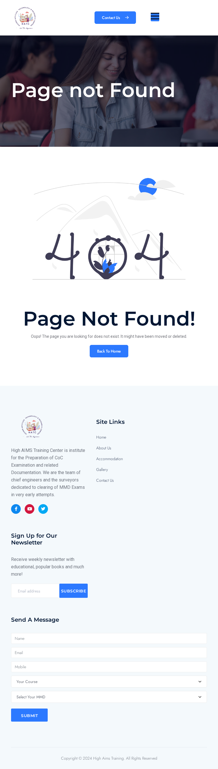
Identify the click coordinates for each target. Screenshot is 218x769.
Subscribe (73, 591)
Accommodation (109, 459)
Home (101, 437)
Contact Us (105, 480)
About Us (103, 448)
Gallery (102, 469)
